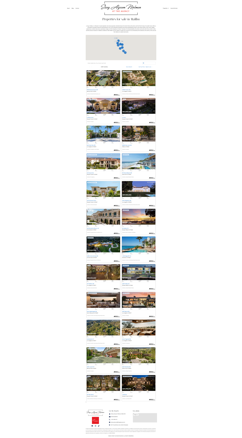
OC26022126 (116, 237)
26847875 (117, 127)
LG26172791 (116, 154)
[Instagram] (95, 426)
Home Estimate (174, 8)
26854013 (117, 71)
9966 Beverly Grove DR (92, 89)
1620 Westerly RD (126, 366)
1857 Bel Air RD (125, 311)
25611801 (152, 127)
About (68, 8)
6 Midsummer (90, 117)
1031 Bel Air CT (90, 339)
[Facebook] (92, 426)
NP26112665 (116, 376)
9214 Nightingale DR (92, 311)
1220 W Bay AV (125, 283)
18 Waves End (90, 173)
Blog (73, 8)
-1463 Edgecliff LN (126, 256)
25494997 (117, 293)
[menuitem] (129, 67)
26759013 (152, 320)
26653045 (152, 71)
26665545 (152, 99)
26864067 (117, 210)
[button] (166, 8)
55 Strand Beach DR (127, 173)
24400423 (152, 348)
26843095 (117, 348)
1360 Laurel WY (90, 366)
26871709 (117, 182)
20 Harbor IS (125, 228)
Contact (77, 8)
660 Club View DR (91, 145)
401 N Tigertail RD (126, 339)
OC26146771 (152, 376)
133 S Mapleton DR (126, 200)
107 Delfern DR (90, 283)
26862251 (152, 237)
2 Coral (124, 117)
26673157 (117, 320)
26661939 (117, 265)
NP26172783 (152, 210)
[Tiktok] (98, 426)
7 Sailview (124, 394)
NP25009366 (116, 99)
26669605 (152, 293)
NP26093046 (152, 265)
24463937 (152, 182)
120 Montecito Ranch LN (93, 228)
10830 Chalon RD (126, 89)
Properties (165, 8)
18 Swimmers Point (91, 200)
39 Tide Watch (90, 394)
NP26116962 (152, 154)
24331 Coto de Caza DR (92, 256)
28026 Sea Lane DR (127, 145)
